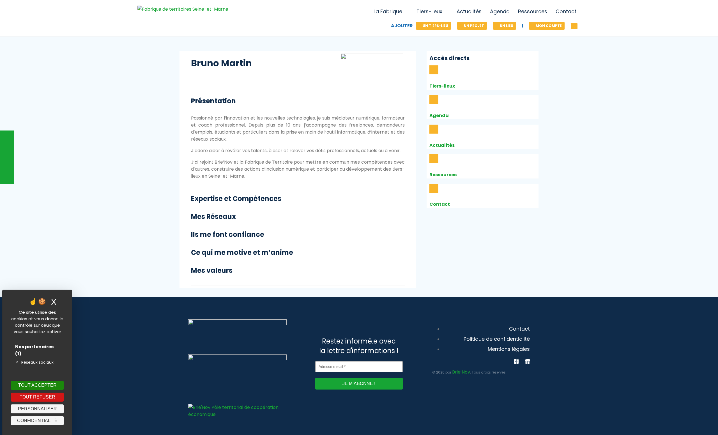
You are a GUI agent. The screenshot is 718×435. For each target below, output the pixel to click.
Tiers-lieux (442, 86)
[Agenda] (433, 99)
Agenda (439, 115)
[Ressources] (433, 158)
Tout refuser (37, 397)
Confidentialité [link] (37, 420)
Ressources (443, 174)
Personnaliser (37, 408)
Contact (439, 204)
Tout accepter (37, 385)
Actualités (442, 145)
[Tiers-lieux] (433, 69)
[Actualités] (433, 129)
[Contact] (433, 188)
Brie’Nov (461, 372)
